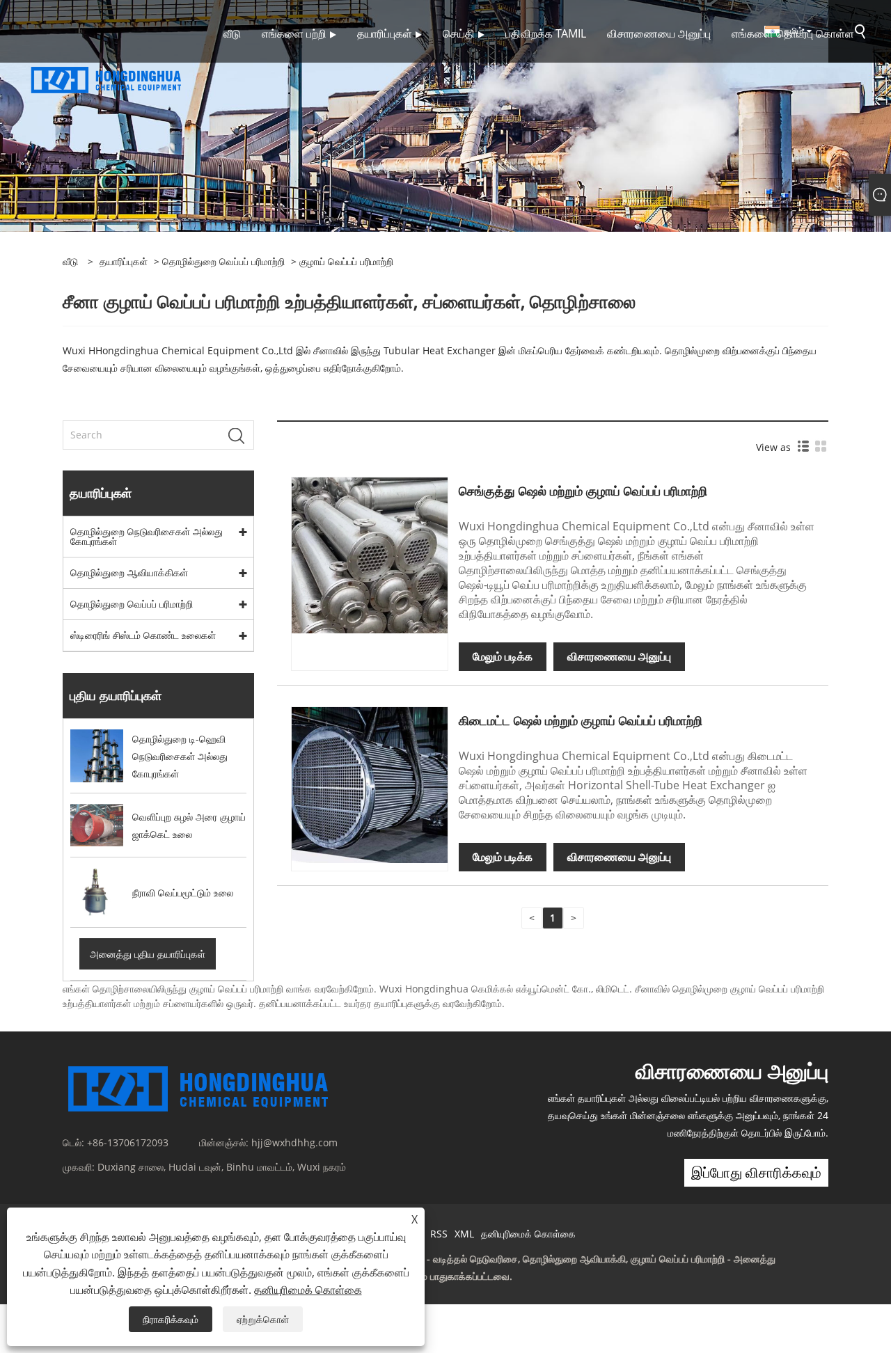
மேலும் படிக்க (503, 656)
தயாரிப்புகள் (124, 261)
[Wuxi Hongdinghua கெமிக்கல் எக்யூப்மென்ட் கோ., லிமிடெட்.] (107, 78)
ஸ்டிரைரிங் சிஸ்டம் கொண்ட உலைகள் (143, 635)
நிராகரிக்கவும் (170, 1319)
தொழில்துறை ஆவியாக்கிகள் (129, 572)
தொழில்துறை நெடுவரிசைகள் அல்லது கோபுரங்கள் (146, 536)
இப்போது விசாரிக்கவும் (756, 1172)
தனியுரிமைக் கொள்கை (528, 1233)
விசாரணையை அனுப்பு (619, 656)
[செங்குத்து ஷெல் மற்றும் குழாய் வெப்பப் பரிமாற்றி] (370, 554)
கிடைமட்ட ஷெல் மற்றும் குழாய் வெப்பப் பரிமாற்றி (580, 720)
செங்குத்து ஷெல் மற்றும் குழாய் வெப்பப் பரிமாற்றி (583, 490)
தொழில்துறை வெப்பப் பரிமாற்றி (223, 261)
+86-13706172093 (127, 1142)
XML (464, 1233)
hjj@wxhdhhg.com (294, 1142)
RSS (439, 1233)
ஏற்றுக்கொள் (263, 1319)
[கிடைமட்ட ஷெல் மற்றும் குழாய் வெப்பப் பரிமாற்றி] (370, 784)
